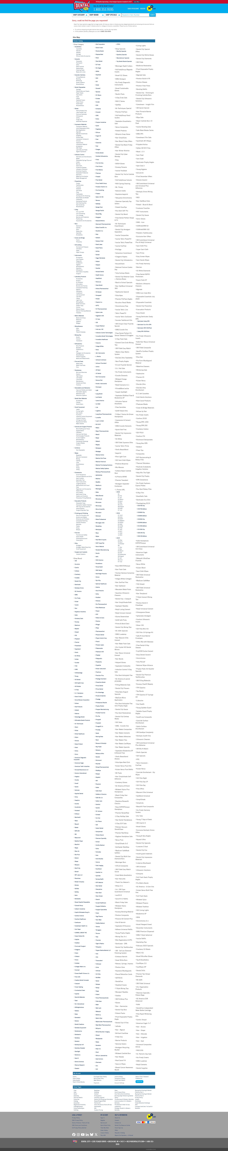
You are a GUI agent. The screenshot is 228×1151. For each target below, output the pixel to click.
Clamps (78, 402)
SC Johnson (99, 811)
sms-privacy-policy (120, 1092)
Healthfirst (99, 278)
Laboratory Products (80, 276)
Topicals (78, 50)
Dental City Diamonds (143, 58)
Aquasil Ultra (141, 839)
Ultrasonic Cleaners (143, 739)
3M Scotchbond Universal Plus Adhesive (145, 744)
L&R (97, 390)
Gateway (98, 203)
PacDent (98, 597)
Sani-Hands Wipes (142, 260)
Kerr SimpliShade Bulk (123, 602)
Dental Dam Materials (81, 398)
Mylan (97, 536)
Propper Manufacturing (102, 709)
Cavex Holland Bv (79, 936)
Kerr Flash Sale (121, 569)
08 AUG (120, 517)
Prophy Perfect (100, 706)
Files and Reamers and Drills (84, 476)
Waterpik (98, 1011)
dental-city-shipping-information (103, 1099)
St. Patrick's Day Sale (143, 1054)
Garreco (98, 200)
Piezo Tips (139, 450)
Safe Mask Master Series (145, 130)
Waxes (76, 453)
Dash (76, 1000)
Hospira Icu (99, 302)
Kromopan (98, 387)
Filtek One (119, 1037)
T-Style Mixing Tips (122, 988)
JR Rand (98, 370)
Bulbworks (78, 898)
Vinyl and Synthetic (81, 114)
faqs (75, 1090)
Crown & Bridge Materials (145, 408)
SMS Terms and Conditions (79, 1125)
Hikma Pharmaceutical (102, 288)
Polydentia (99, 662)
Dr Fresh (98, 64)
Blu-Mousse (120, 467)
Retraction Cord (80, 393)
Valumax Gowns (121, 1044)
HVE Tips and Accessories (83, 506)
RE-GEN (139, 980)
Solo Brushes (99, 858)
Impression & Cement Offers (122, 421)
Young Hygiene (141, 169)
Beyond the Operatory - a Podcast (124, 1135)
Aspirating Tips (141, 942)
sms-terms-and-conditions (122, 1094)
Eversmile (98, 142)
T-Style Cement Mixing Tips (144, 598)
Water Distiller (80, 423)
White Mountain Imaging (102, 1031)
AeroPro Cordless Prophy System (144, 352)
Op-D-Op (98, 580)
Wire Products (80, 346)
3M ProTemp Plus (122, 999)
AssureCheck (120, 264)
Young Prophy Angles (123, 933)
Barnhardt (77, 817)
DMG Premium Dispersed (145, 931)
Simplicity (139, 803)
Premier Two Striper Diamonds (143, 975)
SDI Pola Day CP (142, 782)
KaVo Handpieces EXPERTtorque (142, 542)
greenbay (76, 1095)
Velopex (98, 984)
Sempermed (99, 831)
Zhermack (98, 1062)
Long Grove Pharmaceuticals (103, 414)
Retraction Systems (81, 395)
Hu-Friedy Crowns (142, 1057)
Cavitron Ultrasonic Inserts (143, 620)
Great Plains (99, 248)
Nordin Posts (120, 94)
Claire (76, 953)
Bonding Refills (141, 89)
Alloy (76, 543)
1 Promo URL (120, 490)
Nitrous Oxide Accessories (83, 56)
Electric (78, 374)
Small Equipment (80, 407)
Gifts (77, 328)
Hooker (98, 298)
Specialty (78, 233)
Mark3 (97, 434)
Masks (78, 158)
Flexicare (98, 173)
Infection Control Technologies (104, 332)
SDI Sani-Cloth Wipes (123, 460)
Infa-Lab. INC (99, 329)
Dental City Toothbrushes (124, 947)
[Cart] (149, 8)
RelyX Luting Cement (123, 609)
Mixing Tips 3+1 (121, 936)
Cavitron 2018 (141, 418)
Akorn (76, 727)
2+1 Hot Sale (120, 368)
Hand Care (79, 165)
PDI (76, 635)
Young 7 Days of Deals (144, 819)
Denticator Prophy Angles (145, 162)
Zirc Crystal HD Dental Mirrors (123, 648)
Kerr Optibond (120, 586)
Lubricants (79, 379)
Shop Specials (120, 49)
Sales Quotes (76, 1080)
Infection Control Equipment (84, 416)
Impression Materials (80, 124)
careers (137, 1099)
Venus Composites (122, 127)
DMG (76, 594)
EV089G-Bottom (142, 515)
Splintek (98, 875)
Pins (77, 367)
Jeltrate (118, 1026)
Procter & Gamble (101, 696)
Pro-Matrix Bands (142, 883)
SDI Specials (140, 756)
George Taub (99, 207)
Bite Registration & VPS (124, 940)
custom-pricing (98, 1110)
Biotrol (77, 858)
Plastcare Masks (142, 404)
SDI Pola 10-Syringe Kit (144, 632)
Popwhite (98, 665)
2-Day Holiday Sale (122, 816)
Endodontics (78, 472)
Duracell (98, 88)
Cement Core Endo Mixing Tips (124, 344)
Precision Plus (100, 675)
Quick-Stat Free (121, 429)
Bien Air (77, 851)
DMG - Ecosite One (122, 726)
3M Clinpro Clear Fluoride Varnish (124, 325)
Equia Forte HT (141, 280)
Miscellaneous (80, 84)
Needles (78, 52)
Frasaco (98, 193)
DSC (97, 78)
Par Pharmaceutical (101, 604)
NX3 (137, 197)
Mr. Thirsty (119, 187)
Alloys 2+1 (119, 886)
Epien (97, 125)
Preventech (78, 645)
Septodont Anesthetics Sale (123, 122)
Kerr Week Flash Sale (123, 644)
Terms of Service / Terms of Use (80, 1122)
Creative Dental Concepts (82, 980)
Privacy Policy (76, 1117)
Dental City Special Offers (143, 50)
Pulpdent (98, 723)
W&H (97, 1004)
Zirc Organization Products (142, 988)
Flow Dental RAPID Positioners (143, 275)
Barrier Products (121, 1040)
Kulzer (76, 601)
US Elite (98, 974)
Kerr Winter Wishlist (122, 151)
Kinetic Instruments (101, 383)
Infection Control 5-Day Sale (123, 670)
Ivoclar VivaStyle (121, 171)
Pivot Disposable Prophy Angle (123, 1018)
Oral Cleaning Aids (81, 203)
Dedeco (77, 1010)
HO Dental (98, 292)
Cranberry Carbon (142, 429)
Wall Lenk (98, 1008)
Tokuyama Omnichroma (124, 198)
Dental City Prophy (142, 476)
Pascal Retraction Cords (124, 974)
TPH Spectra (140, 688)
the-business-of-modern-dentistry (124, 1099)
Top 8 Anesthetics (142, 960)
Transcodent (99, 960)
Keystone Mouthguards (123, 971)
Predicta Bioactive (122, 464)
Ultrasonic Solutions (81, 169)
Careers (117, 1120)
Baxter (76, 827)
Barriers (78, 164)
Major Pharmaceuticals (102, 431)
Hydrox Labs (99, 312)
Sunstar (77, 662)
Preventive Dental (100, 682)
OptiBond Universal (143, 796)
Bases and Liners (80, 72)
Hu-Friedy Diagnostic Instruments (122, 83)
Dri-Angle (98, 68)
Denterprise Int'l (79, 1044)
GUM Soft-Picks (121, 620)
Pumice (78, 307)
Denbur (77, 1021)
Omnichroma (140, 658)
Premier (77, 642)
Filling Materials (80, 77)
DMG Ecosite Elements (123, 426)
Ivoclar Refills (141, 938)
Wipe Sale (139, 117)
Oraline (98, 587)
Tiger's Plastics (100, 943)
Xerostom (98, 1045)
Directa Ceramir (141, 180)
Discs (77, 229)
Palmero (98, 600)
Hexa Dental (99, 285)
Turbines (78, 385)
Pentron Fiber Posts (143, 86)
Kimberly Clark (79, 618)
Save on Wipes (121, 1064)
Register (142, 8)
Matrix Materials (79, 315)
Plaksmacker (99, 648)
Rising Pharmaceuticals (102, 767)
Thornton (98, 940)
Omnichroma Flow (122, 306)
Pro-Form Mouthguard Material (144, 362)
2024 (118, 513)
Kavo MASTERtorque (123, 566)
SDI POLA (139, 433)
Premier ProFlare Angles (124, 299)
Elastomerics (79, 349)
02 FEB (120, 528)
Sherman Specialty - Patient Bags (143, 994)
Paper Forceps (80, 252)
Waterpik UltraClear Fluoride (143, 559)
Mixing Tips (78, 335)
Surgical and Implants (81, 552)
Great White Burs (121, 960)
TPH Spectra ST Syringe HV (144, 696)
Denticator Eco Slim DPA (144, 324)
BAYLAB (77, 831)
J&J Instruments (100, 353)
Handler (98, 268)
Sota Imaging (99, 865)
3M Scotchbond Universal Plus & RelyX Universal (145, 241)
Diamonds (79, 226)
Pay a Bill (103, 1135)
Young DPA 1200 (142, 422)
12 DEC (120, 535)
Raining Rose (99, 736)
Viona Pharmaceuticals (102, 998)
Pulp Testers (79, 492)
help (75, 1092)
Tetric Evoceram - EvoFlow (142, 764)
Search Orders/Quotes (79, 1082)
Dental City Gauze (122, 709)
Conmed (77, 970)
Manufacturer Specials (123, 58)
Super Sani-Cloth (142, 249)
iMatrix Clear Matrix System (122, 353)
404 (136, 1104)
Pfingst (98, 624)
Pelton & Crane (100, 617)
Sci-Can (98, 818)
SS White (77, 656)
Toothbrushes (79, 185)
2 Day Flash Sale (121, 339)
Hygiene (78, 264)
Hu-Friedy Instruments (123, 372)
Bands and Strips (81, 318)
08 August (121, 506)
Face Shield (140, 313)
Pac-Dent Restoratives (123, 713)
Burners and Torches (81, 286)
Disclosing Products (81, 201)
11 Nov (120, 547)
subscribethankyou (79, 1108)
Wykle (97, 1042)
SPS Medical (99, 882)
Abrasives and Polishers (82, 519)
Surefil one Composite (144, 717)
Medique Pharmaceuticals (103, 472)
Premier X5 (140, 377)
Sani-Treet (139, 155)
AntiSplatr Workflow (122, 847)
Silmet (97, 841)
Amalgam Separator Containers (122, 485)
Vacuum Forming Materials (83, 311)
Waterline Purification (82, 176)
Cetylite (77, 939)
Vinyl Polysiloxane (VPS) (82, 128)
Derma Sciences (79, 1061)
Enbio (97, 119)
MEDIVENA (99, 475)
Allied (76, 730)
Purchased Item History (100, 1076)
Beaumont (78, 837)
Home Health (79, 536)
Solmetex (98, 852)
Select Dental (99, 828)
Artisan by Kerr (141, 411)
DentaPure (119, 981)
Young (76, 676)
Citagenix (77, 949)
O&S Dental (99, 570)
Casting (78, 460)
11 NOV (120, 533)
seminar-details (78, 1097)
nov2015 (119, 895)
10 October (121, 543)
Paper (77, 250)
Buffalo (77, 888)
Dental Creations (79, 1024)
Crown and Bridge (80, 238)
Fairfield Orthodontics (102, 156)
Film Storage (79, 215)
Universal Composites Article (143, 1045)
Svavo (97, 913)
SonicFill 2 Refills (122, 899)
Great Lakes (99, 244)
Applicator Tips (80, 480)
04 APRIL (120, 522)
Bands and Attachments (82, 358)
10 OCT (120, 531)
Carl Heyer (78, 929)
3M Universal (141, 867)
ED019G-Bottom (142, 536)
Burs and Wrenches (81, 372)
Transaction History (120, 1078)
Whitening (79, 80)
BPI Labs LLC (78, 875)
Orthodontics (78, 343)
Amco (76, 754)
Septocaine (140, 373)
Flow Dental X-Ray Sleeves (142, 646)
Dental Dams (79, 404)
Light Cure (79, 300)
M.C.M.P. (98, 424)
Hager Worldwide (100, 258)
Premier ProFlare (121, 112)
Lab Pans (78, 296)
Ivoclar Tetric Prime (122, 446)
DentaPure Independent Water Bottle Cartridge (144, 1009)
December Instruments (144, 928)
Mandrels (78, 524)
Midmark (98, 516)
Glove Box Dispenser (81, 121)
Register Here (139, 1081)
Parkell (77, 632)
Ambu (76, 751)
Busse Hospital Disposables (82, 902)
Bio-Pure (77, 854)
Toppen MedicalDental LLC (103, 950)
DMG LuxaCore (141, 1061)
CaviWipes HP (141, 967)
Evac (97, 139)
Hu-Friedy (77, 598)
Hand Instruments (81, 482)
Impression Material (81, 126)
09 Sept (120, 508)
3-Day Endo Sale (121, 98)
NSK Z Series (120, 101)
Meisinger (98, 488)
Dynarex (98, 91)
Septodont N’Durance (123, 926)
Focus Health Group (101, 183)
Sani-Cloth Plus (141, 246)
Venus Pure (119, 840)
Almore (77, 740)
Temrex (98, 926)
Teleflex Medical (100, 923)
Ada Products (78, 706)
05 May (120, 503)
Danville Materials (80, 997)
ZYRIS (118, 44)
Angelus (77, 776)
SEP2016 (119, 978)
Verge (97, 991)
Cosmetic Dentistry (80, 75)
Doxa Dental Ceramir (143, 655)
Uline (97, 967)
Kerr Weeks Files (121, 740)
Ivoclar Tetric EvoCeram (124, 317)
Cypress (77, 993)
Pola (117, 160)
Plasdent (77, 639)
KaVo (76, 615)
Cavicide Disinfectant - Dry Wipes (145, 773)
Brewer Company (79, 881)
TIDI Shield (140, 584)
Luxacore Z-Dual (142, 846)
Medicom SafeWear (143, 580)
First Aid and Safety (81, 535)
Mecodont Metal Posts (123, 589)
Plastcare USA (100, 651)
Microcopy (98, 505)
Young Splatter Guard (143, 708)
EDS (97, 105)
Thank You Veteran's (122, 882)
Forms (78, 240)
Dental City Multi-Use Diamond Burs (122, 857)
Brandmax (77, 878)
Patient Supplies (80, 356)
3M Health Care (79, 683)
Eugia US (98, 136)
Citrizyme (139, 874)
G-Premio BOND (121, 477)
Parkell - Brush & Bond (144, 204)
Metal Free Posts (80, 365)
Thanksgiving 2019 (143, 503)
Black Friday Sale (122, 902)
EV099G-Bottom (142, 522)
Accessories (79, 235)
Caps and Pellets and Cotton (84, 390)
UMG (76, 669)
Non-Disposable (80, 450)
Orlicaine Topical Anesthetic (121, 402)
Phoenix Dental (100, 634)
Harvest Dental (100, 271)
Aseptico (77, 800)
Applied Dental (79, 793)
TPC (97, 957)
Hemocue (98, 281)
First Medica (99, 169)
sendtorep (138, 1101)
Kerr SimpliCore (121, 138)
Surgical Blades (80, 443)
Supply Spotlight (121, 392)
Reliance (98, 750)
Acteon (77, 703)
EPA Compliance (142, 480)
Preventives (78, 181)
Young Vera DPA (141, 443)
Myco (97, 533)
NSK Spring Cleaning (123, 184)
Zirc (97, 1065)
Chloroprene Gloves (143, 612)
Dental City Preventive (144, 306)
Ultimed (98, 970)
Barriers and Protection (82, 217)
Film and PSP (80, 211)
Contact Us (118, 1122)
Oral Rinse (79, 190)
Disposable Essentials (143, 302)
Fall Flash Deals (141, 896)
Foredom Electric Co (101, 186)
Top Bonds (140, 691)
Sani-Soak (139, 159)
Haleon (98, 261)
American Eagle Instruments (141, 553)
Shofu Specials (141, 752)
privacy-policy (139, 1097)
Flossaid (98, 176)
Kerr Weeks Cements (123, 733)
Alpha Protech (79, 744)
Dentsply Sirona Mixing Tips (144, 193)
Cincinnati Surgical (80, 946)
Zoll (97, 1069)
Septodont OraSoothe (123, 666)
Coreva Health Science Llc (82, 973)
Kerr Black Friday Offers (124, 141)
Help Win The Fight (143, 473)
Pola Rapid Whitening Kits (143, 1015)
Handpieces (78, 370)
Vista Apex (99, 1001)
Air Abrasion (79, 282)
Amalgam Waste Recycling (83, 547)
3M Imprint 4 (141, 823)
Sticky (78, 467)
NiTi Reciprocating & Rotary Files (143, 458)
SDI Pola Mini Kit (142, 629)
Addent (77, 710)
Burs (76, 223)
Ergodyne (98, 129)
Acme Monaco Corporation (82, 700)
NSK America (99, 560)
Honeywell (98, 295)
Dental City (78, 581)
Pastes (78, 526)
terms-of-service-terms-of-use (103, 1104)
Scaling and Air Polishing (83, 196)
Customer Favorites (143, 208)
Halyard (98, 265)
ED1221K (139, 173)
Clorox (76, 960)
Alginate (78, 132)
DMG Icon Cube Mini (143, 293)
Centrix (77, 567)
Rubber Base (79, 137)
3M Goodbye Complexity (144, 732)
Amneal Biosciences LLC (81, 769)
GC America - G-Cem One (145, 887)
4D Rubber (78, 686)
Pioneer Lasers (100, 645)
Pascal (97, 611)
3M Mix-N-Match (142, 749)
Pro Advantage (100, 692)
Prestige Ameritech (101, 679)
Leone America (100, 400)
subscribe (76, 1099)
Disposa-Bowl (99, 54)
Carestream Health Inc (81, 926)
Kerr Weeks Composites (124, 729)
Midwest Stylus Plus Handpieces (122, 790)
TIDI (76, 666)
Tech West (98, 919)
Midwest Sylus (141, 899)
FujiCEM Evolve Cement (144, 651)
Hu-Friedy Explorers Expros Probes (143, 484)
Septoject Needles (122, 606)
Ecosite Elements (122, 375)
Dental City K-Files (122, 1023)
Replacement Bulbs (81, 422)
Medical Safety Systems (102, 468)
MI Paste (119, 773)
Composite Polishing (81, 287)
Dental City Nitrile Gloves (145, 55)
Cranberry (77, 574)
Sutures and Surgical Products (83, 426)
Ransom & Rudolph (101, 743)
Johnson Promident (101, 363)
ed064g (96, 1092)
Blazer (76, 861)
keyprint (118, 453)
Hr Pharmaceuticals (101, 309)
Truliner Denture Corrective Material (124, 574)
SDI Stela (119, 722)
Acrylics (78, 280)
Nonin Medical (100, 546)
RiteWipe (98, 770)
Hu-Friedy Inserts (142, 415)
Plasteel (98, 655)
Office (77, 330)
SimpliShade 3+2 (122, 843)
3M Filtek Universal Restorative (143, 576)
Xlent (97, 1052)
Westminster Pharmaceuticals (104, 1021)
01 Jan (120, 497)
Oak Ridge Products (101, 573)
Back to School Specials (124, 282)
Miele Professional (101, 519)
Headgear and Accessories (83, 353)
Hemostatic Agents (81, 392)
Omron (97, 577)
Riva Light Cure (121, 457)
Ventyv (97, 987)
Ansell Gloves (141, 826)
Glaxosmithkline (100, 220)
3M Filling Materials (143, 680)
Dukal (97, 85)
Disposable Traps (80, 503)
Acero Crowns (78, 696)
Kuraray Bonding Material (124, 912)
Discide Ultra (141, 384)
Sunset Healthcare (101, 903)
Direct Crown (99, 47)
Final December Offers (144, 176)
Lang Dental (99, 393)
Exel (97, 146)
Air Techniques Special (123, 108)
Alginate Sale (141, 75)
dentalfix (137, 1108)
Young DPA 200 (141, 425)
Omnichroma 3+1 (142, 921)
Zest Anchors (99, 1059)
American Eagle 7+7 (143, 1023)
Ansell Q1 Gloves (121, 75)
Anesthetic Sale (141, 496)
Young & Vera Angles (143, 836)
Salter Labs (99, 801)
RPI (97, 780)
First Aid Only (99, 163)
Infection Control (79, 154)
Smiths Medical (100, 845)
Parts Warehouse (100, 607)
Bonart (77, 871)
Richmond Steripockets (144, 440)
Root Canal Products (143, 401)
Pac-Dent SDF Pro (122, 211)
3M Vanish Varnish (142, 108)
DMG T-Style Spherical (144, 935)
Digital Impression (81, 151)
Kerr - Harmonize (121, 1006)
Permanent (79, 63)
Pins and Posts (79, 361)
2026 (118, 492)
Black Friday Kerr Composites (121, 796)
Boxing (78, 458)
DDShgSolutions (79, 1007)
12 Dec (120, 549)
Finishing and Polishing (81, 513)
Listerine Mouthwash (143, 863)
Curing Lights (80, 411)
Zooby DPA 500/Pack (143, 331)
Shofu (76, 652)
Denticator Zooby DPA (144, 321)
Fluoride (78, 187)
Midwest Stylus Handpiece (120, 907)
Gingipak (98, 217)
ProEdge (118, 249)
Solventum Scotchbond (124, 253)
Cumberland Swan (80, 990)
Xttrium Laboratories (101, 1055)
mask (116, 1090)
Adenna (77, 713)
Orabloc (118, 995)
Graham (98, 237)
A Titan (77, 689)
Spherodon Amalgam (143, 616)
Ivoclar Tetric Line (122, 310)
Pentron (98, 621)
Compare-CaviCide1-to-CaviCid (143, 1106)
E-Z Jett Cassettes (142, 393)
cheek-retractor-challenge (142, 1103)
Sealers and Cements (82, 496)
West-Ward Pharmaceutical (103, 1025)
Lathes (78, 298)
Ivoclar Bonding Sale (143, 127)
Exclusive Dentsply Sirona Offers (145, 831)
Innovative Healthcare (102, 339)
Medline (98, 478)
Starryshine (99, 889)
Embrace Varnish (121, 956)
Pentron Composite (122, 915)
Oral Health (140, 704)
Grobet (97, 254)
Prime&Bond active (122, 388)
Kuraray (77, 622)
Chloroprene (79, 116)
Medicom (77, 625)
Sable (97, 787)
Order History (76, 1078)
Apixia (76, 786)
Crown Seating (79, 987)
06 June (120, 504)
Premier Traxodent (122, 480)
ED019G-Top (141, 532)
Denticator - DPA (121, 944)
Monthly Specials (121, 51)
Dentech (77, 1041)
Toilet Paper (79, 103)
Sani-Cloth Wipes (142, 571)
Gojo (97, 234)
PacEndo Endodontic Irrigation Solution (143, 468)
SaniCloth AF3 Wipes (143, 141)
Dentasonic (78, 1034)
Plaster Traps (79, 305)
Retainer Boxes (80, 309)
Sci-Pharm (99, 821)
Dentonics (77, 1055)
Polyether (78, 135)
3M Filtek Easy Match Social (123, 870)
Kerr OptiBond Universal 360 (123, 287)
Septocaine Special (122, 292)
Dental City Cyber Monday (121, 155)
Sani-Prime (140, 253)
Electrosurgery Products (82, 436)
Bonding (78, 79)
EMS (97, 115)
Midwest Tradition (142, 907)
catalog (76, 1101)
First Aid (77, 532)
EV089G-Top (141, 512)
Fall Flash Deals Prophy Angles (144, 878)
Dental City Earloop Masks (122, 717)
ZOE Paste (79, 148)
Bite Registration (80, 130)
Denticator (78, 584)
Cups (77, 96)
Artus (76, 797)
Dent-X (77, 1058)
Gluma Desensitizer (122, 616)
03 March (120, 499)
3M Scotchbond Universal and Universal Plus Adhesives (145, 185)
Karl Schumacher (100, 377)
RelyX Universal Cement (144, 609)
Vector (97, 981)
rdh (95, 1108)
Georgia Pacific (100, 210)
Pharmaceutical (100, 631)
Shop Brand (78, 558)
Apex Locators (80, 478)
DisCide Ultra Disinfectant (141, 389)
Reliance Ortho (100, 753)
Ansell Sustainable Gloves (121, 89)
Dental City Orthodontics (124, 260)
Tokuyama (98, 947)
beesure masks (121, 191)
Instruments (78, 255)
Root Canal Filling (81, 494)
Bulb (76, 895)
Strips (77, 528)
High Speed (79, 376)
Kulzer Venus (140, 381)
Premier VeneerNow (122, 813)
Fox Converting (100, 190)
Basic (76, 820)
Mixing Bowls (79, 302)
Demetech (77, 1017)
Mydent (77, 628)
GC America (78, 591)
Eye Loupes (79, 413)
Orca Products (100, 590)
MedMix (98, 482)
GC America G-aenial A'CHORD (122, 680)
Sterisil (98, 899)
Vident (97, 994)
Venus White (140, 564)
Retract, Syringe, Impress (124, 964)
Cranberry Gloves (121, 782)
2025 (118, 538)
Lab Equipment (80, 295)
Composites (140, 454)
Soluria (98, 862)
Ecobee (98, 98)
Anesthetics (78, 46)
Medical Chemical (101, 461)
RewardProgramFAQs (100, 1101)
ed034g (76, 1110)
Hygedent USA (100, 315)
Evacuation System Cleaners (84, 505)
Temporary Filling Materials (83, 498)
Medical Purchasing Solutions (104, 465)
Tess (97, 936)
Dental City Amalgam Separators (122, 230)
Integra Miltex (99, 346)
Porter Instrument (101, 668)
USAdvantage (78, 672)
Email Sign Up (119, 1127)
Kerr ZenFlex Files (122, 582)
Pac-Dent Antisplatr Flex (124, 675)
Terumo (98, 933)
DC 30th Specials (122, 631)
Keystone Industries (80, 611)
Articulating (78, 245)
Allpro (76, 737)
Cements (77, 59)
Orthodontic (79, 270)
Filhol (97, 159)
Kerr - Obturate (141, 1034)
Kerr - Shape (140, 1030)
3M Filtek (139, 62)
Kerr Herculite (120, 879)
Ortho (77, 64)
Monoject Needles (122, 992)
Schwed (98, 814)
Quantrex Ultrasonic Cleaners (122, 594)
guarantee (76, 1103)
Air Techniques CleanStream (120, 225)
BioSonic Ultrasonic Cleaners (143, 285)
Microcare (98, 502)
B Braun (77, 814)
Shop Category (79, 44)
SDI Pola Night (141, 778)
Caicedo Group (79, 905)
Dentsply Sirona (79, 588)
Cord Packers (79, 259)
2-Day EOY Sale (121, 823)
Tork (97, 953)
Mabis (97, 427)
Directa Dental (100, 51)
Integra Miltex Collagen (124, 579)
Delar (76, 1014)
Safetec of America (101, 794)
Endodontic (79, 263)
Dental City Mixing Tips (123, 627)
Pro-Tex (98, 716)
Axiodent (77, 810)
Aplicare (77, 790)
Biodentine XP (141, 914)
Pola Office (140, 789)
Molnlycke (98, 529)
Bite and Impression (81, 457)
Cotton (78, 98)
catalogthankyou (78, 1106)
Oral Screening (80, 204)
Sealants (78, 188)
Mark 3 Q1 (140, 953)
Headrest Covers (80, 100)
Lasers (78, 409)
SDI (97, 824)
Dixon (97, 57)
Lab (77, 351)
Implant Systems (80, 554)
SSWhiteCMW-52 (142, 226)
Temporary (79, 61)
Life (97, 407)
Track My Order (105, 1127)
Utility (78, 118)
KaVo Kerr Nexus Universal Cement (145, 343)
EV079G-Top (141, 505)
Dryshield (98, 74)
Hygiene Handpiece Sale (124, 836)
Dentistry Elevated (80, 1048)
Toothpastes (79, 194)
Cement (78, 339)
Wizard (98, 1035)
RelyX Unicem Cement (123, 613)
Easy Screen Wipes (143, 256)
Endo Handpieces (81, 474)
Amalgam (78, 545)
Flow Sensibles (121, 407)
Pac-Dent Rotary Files (143, 489)
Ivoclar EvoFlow (121, 246)
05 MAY (120, 524)
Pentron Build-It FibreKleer (142, 604)
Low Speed (79, 377)
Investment (79, 293)
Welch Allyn (99, 1018)
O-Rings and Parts (81, 420)
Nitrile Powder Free (81, 110)
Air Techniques (79, 723)
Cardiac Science (79, 915)
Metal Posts (79, 363)
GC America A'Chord (123, 786)
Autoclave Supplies (81, 171)
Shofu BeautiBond (122, 449)
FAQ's (116, 1130)
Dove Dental (99, 61)
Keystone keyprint (122, 194)
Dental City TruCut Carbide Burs (124, 175)
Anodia (77, 780)
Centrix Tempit (141, 1020)
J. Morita (98, 356)
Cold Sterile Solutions (143, 397)
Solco (97, 848)
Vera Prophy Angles (122, 361)
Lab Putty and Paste (81, 149)
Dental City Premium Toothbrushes (143, 676)
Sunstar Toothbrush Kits (124, 320)
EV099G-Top (141, 519)
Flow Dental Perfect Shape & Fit (124, 219)
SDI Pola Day (141, 785)
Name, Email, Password (142, 1076)
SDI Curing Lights (142, 910)
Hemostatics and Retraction (82, 388)
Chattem (77, 943)
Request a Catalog (120, 1132)
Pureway (98, 729)
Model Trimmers (80, 303)
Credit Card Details (120, 1080)
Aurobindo (78, 807)
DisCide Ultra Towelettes (124, 358)
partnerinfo (97, 1103)
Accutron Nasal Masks (123, 302)
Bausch (77, 824)
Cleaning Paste (80, 70)
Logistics (98, 410)
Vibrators (78, 312)
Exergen (98, 149)
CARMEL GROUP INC (81, 932)
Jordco (97, 366)
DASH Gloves (120, 164)
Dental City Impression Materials (123, 434)
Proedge (98, 699)
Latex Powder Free (81, 112)
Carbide (78, 227)
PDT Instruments (142, 212)
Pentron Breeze (141, 82)
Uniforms (77, 448)
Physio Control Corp (101, 638)
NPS (97, 556)
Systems (78, 321)
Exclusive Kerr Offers (143, 236)
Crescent (77, 983)
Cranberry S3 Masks (143, 949)
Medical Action (100, 455)
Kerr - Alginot (120, 1030)
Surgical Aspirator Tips (82, 510)
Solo (97, 855)
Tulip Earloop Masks (122, 273)
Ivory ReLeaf (140, 662)
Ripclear (98, 763)
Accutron (77, 564)
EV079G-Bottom (142, 509)
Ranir (97, 740)
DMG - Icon (140, 222)
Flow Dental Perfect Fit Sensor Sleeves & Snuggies (124, 334)
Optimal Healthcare (101, 584)
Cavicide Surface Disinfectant (142, 722)
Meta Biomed (99, 495)
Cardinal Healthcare (80, 919)
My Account (135, 8)
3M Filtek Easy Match (123, 348)
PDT (97, 614)
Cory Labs (77, 976)
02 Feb (120, 496)
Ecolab (98, 102)
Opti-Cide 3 (140, 166)
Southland (99, 869)
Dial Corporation (100, 44)
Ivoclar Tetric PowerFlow (124, 242)
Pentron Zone (120, 967)
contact (96, 1094)
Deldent (139, 447)
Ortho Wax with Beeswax (144, 642)
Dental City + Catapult (123, 599)
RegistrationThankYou (80, 1104)
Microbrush (99, 499)
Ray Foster (99, 746)
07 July (120, 510)
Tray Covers (79, 94)
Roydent (98, 777)
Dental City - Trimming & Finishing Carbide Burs (145, 94)
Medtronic (98, 485)
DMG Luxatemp (121, 634)
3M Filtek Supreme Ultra (124, 442)
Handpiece (79, 291)
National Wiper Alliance (144, 665)
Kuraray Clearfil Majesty (144, 684)
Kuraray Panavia (121, 167)
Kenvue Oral (99, 380)
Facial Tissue (79, 102)
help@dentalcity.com (135, 1142)
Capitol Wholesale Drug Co (82, 912)
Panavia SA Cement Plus (124, 919)
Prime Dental (99, 689)
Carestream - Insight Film (145, 104)
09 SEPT (120, 519)
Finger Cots (79, 119)
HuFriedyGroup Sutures (124, 180)
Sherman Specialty (101, 838)
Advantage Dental (80, 717)
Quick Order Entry (99, 1078)
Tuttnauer (98, 964)
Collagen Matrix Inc (80, 966)
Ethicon (98, 132)
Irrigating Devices (81, 483)
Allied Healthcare (79, 734)
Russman (98, 784)
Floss (77, 192)
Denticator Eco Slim (143, 500)
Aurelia (77, 803)
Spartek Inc (99, 872)
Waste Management (81, 178)
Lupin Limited (100, 421)
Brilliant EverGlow (122, 1033)
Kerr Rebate (120, 1057)
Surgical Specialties (101, 909)
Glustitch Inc (99, 231)
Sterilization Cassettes (82, 271)
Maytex (98, 444)
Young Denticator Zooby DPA (144, 318)
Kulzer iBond (140, 568)
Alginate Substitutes (81, 133)
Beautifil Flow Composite (145, 806)
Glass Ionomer (80, 66)
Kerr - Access (141, 1027)
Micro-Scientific (100, 509)
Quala (97, 733)
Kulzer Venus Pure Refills (124, 769)
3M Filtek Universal (143, 983)
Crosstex (77, 577)
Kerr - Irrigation (141, 1037)
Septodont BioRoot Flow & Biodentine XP (124, 396)
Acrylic (78, 337)
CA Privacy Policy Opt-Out (79, 1127)
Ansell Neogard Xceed (144, 924)
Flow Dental (99, 180)
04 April (120, 501)
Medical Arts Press (101, 458)
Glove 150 (140, 625)
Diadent (77, 1068)
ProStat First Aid (100, 712)
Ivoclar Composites (122, 235)
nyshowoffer (97, 1106)
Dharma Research (80, 1065)
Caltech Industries (80, 909)
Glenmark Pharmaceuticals (103, 224)
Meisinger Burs (121, 862)
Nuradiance (99, 563)
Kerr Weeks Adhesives (123, 736)
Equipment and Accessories (83, 220)
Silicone (78, 141)
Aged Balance (97, 1080)
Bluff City (77, 868)
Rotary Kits (79, 231)
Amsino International (80, 773)
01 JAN (120, 529)
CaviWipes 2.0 (141, 963)
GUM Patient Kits (122, 411)
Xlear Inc (98, 1048)
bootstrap (96, 1090)
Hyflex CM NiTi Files (143, 148)
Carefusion (78, 922)
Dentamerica (78, 1031)
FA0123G (139, 1050)
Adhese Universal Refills (124, 929)
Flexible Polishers (81, 522)
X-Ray (76, 209)
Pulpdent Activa (141, 144)
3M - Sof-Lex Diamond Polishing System (123, 952)
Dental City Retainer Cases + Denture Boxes (124, 278)
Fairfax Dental (99, 153)
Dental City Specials (143, 843)
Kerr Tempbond (141, 593)
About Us (117, 1117)
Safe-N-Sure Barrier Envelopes (143, 637)
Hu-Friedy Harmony (143, 264)
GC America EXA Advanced (142, 1000)
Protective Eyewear (81, 167)
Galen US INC (99, 197)
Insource (98, 343)
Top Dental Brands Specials (124, 61)
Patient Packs (120, 1013)
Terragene (98, 930)
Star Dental (99, 886)
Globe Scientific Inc (101, 227)
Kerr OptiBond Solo (143, 201)
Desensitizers (79, 68)
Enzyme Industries (101, 122)
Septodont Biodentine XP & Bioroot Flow (124, 752)
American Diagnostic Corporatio (80, 758)
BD (76, 834)
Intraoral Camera (80, 418)
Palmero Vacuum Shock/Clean (121, 828)
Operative (78, 268)
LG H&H (98, 404)
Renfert (98, 757)
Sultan (77, 659)
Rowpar (98, 774)
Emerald (98, 112)
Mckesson (98, 448)
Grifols (97, 251)
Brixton (77, 885)
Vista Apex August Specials (121, 693)
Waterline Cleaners (142, 366)
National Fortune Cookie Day (123, 268)
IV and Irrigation (80, 437)
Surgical (78, 273)
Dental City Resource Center (122, 1125)
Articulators (79, 284)
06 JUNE (120, 526)
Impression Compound (82, 139)
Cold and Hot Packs (81, 434)
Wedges (78, 323)
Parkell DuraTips (121, 207)
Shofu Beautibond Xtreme (121, 757)
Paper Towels (79, 93)
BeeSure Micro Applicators (120, 699)
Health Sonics (99, 275)
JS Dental (98, 373)
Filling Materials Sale (123, 685)
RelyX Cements (141, 1064)
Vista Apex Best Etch (123, 762)
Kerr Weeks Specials (123, 747)
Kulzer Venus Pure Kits (123, 766)
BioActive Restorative (143, 66)
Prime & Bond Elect (122, 624)
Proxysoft (98, 719)
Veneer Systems (80, 82)
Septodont (78, 649)
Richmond (98, 760)
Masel (97, 438)
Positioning (79, 219)
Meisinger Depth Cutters (124, 66)
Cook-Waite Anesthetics (124, 875)
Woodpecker (99, 1038)
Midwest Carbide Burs (123, 1053)
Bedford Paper (79, 841)
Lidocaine (139, 700)
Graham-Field (99, 241)
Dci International (79, 1004)
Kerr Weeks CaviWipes (123, 743)
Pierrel (97, 641)
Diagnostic (79, 261)
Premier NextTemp (122, 833)
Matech (98, 441)
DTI (97, 81)
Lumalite (98, 417)
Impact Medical (100, 326)
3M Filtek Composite (143, 348)
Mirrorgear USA (100, 522)
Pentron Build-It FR (143, 78)
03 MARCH (121, 520)
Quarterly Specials (122, 54)
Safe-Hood (99, 791)
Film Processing (80, 213)
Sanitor (98, 808)
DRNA (97, 71)
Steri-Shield (99, 896)
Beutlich (77, 844)
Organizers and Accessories (83, 489)
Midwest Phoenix (142, 903)
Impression (79, 340)
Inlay (77, 462)
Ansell (76, 783)
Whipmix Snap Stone (123, 134)
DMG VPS (139, 134)
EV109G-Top (141, 529)
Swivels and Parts (81, 383)
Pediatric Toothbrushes (144, 233)
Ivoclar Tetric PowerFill (123, 239)
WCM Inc (98, 1015)
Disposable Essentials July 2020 (145, 298)
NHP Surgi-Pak (100, 543)
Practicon (98, 672)
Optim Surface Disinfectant (141, 727)
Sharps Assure (100, 835)
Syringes (78, 54)
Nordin (98, 553)
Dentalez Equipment (80, 1027)
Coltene (77, 571)
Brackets (78, 347)
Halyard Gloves (121, 662)
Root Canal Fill (121, 1060)
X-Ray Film (140, 493)
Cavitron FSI (140, 436)
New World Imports (101, 539)
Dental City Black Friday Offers (123, 146)
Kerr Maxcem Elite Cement (121, 639)
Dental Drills (140, 970)
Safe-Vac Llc (99, 797)
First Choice (99, 166)
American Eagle (79, 763)
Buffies (77, 892)
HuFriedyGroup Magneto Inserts (123, 70)
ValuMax (98, 977)
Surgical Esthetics (101, 906)
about (75, 1094)
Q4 (119, 545)
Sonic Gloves (140, 219)
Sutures (78, 445)
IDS (97, 322)
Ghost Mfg (98, 214)
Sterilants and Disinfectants (83, 156)
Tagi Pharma (99, 916)
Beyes (76, 848)
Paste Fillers (79, 490)
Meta (97, 492)
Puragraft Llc (99, 726)
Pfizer (97, 628)
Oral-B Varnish (120, 922)
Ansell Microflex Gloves (144, 956)
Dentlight (77, 1051)
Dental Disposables (80, 87)
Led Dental (99, 397)
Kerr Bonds (119, 659)
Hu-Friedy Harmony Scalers (143, 811)
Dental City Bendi (122, 214)
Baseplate (78, 455)
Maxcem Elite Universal (144, 792)
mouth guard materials (144, 854)
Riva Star (139, 357)
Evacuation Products (80, 501)
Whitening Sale (141, 370)
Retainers (78, 319)
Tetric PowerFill (121, 313)
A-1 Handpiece (79, 693)
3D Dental (77, 679)
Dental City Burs (121, 1010)
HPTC (97, 305)
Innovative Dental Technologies (104, 336)
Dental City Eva (141, 850)
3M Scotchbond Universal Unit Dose (145, 548)
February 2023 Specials (144, 946)
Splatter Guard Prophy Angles (144, 712)
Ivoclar (77, 605)
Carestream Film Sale (143, 137)
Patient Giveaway (80, 332)
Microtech (98, 512)
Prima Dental (99, 685)
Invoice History (119, 1076)
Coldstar (77, 963)
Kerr (76, 608)
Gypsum (78, 289)
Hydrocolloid (79, 142)
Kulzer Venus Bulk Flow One (144, 891)
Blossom (77, 864)
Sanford (98, 804)
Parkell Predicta (121, 131)
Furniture (78, 414)
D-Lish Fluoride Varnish (124, 365)
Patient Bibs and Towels (82, 91)
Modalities (99, 526)
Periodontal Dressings (82, 441)
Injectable (79, 49)
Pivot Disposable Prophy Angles (144, 70)
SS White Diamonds (143, 271)
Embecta (98, 108)
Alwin (76, 747)
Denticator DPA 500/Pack (145, 328)
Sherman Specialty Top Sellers (123, 202)
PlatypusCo (99, 658)
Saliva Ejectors (80, 508)
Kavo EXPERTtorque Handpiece (122, 808)
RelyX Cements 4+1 (122, 385)
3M (76, 560)
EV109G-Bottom (142, 526)
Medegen (98, 451)
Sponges (78, 89)
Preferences (139, 1078)
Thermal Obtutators (143, 463)
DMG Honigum (121, 79)
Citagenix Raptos (121, 257)
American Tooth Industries (82, 766)
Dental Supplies (141, 1068)
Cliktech (77, 956)
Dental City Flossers (122, 688)
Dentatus (77, 1038)
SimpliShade (140, 799)
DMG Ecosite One (122, 330)
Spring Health (99, 879)
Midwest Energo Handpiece (121, 380)
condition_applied (99, 1097)
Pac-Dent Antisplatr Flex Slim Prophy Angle (123, 704)
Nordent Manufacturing (102, 550)
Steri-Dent (99, 892)
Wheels (78, 529)
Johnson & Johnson (101, 360)
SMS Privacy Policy (77, 1120)
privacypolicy (97, 1095)
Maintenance (79, 381)
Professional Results (101, 702)
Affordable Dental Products (82, 720)
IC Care (98, 319)
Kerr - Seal (140, 1041)
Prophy (78, 183)
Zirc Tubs (139, 816)
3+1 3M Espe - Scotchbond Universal (122, 890)
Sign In (129, 8)
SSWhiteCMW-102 (142, 229)
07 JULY (120, 515)
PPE (137, 759)
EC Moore (98, 95)
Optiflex (118, 105)
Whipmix (98, 1028)
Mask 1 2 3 (140, 152)
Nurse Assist (99, 567)
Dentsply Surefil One (143, 736)
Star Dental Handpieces (124, 820)
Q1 (119, 494)
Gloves (76, 108)
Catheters (78, 432)
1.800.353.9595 (103, 9)
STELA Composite (122, 866)
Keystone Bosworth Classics (122, 802)
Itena (97, 349)
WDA (138, 917)
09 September (122, 554)
